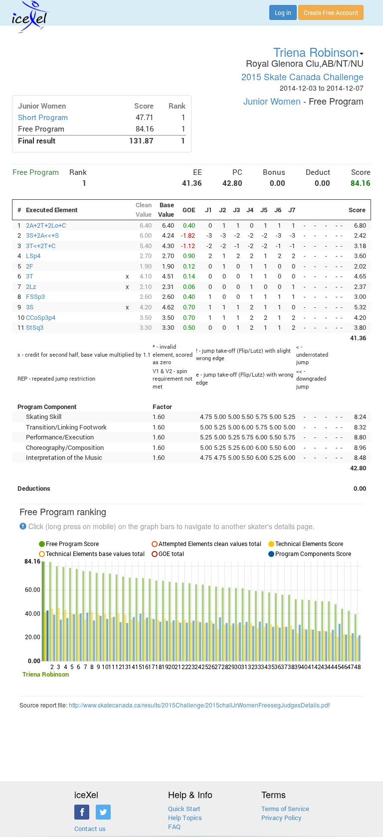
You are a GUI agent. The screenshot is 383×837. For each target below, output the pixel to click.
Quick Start (184, 809)
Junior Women (272, 100)
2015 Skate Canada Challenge (302, 76)
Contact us (90, 829)
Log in (283, 12)
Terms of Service (285, 809)
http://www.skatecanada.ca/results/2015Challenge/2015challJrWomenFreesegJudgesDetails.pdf (199, 704)
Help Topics (185, 818)
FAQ (174, 827)
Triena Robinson (316, 51)
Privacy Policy (281, 818)
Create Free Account (331, 12)
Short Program (43, 117)
